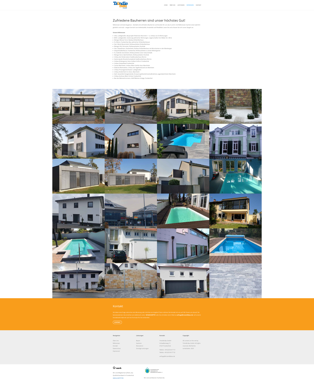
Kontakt (115, 346)
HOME (166, 5)
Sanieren (139, 343)
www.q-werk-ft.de (118, 378)
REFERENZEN (190, 5)
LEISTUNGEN (180, 5)
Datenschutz (117, 348)
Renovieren (139, 346)
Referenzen (116, 343)
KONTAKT (198, 5)
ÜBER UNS (172, 5)
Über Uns (116, 341)
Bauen (138, 341)
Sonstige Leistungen (142, 348)
